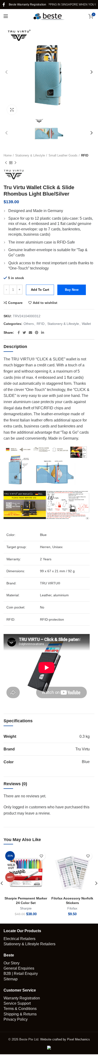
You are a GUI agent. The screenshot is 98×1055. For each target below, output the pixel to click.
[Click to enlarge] (12, 109)
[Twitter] (24, 332)
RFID (84, 155)
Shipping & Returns (20, 1014)
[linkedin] (42, 332)
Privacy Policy (16, 1019)
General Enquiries (19, 968)
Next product (15, 162)
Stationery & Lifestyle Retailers (29, 944)
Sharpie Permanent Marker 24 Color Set (26, 900)
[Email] (30, 332)
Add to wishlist (45, 302)
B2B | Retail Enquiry (21, 974)
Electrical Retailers (19, 939)
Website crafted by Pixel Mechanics (65, 1039)
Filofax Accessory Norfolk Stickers (72, 900)
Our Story (12, 963)
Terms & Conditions (20, 1009)
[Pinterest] (37, 332)
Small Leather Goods (63, 155)
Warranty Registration (22, 998)
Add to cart (40, 289)
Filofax (72, 908)
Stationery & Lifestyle (30, 155)
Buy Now (71, 289)
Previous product (6, 162)
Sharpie (26, 908)
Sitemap (11, 979)
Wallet (86, 324)
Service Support (17, 1003)
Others (29, 324)
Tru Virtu (82, 749)
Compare (15, 302)
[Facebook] (3, 4)
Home (8, 155)
